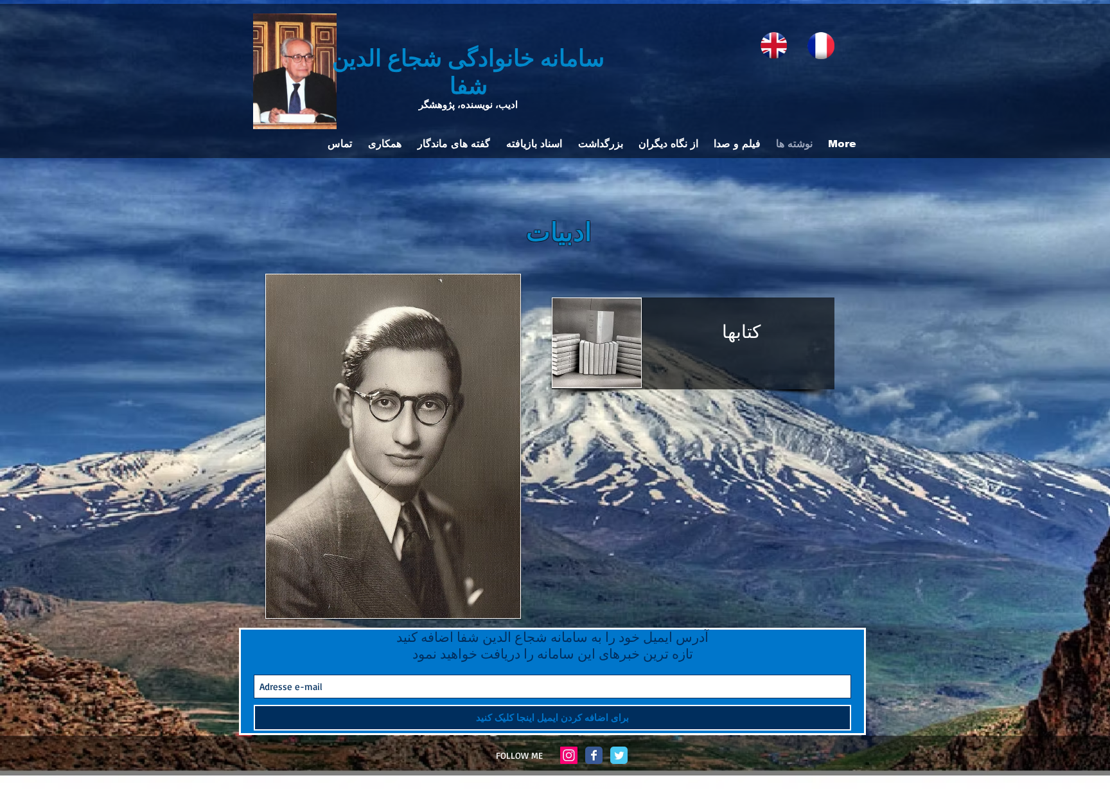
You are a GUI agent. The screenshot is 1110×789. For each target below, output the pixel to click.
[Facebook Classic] (594, 755)
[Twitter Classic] (619, 755)
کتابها (741, 330)
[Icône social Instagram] (568, 755)
